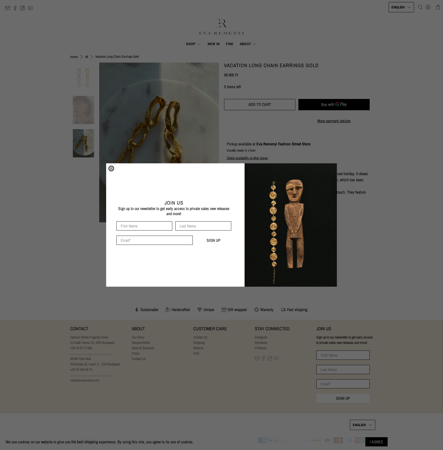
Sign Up (213, 240)
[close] (111, 168)
